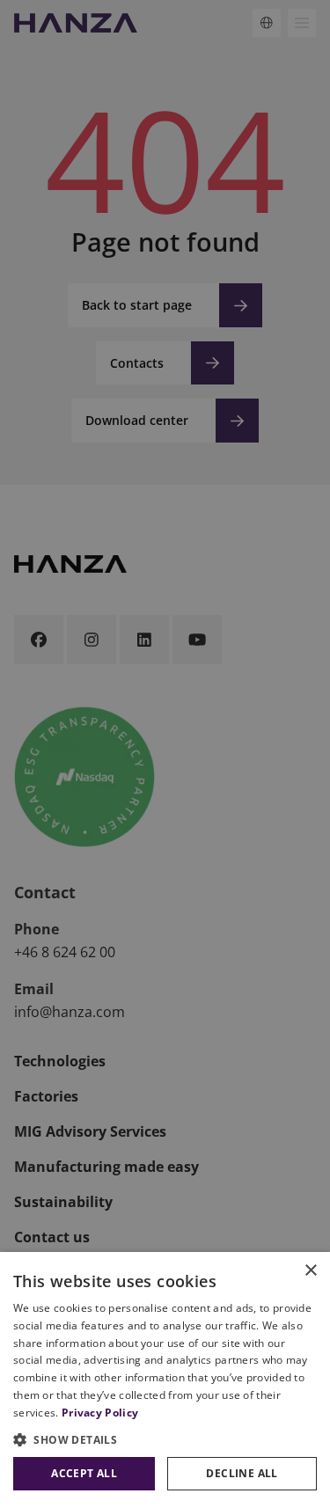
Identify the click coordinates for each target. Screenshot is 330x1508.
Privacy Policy (100, 1412)
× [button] (310, 1270)
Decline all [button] (241, 1473)
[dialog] (165, 1380)
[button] (165, 1439)
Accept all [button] (84, 1473)
